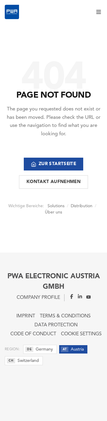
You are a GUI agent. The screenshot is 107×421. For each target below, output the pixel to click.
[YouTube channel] (86, 296)
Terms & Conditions (65, 316)
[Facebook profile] (69, 296)
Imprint (25, 316)
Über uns (53, 212)
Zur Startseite (57, 164)
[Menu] (99, 12)
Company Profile (38, 297)
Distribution (81, 206)
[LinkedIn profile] (78, 296)
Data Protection (56, 325)
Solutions (56, 206)
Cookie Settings (81, 334)
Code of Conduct (33, 334)
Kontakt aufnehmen (53, 182)
